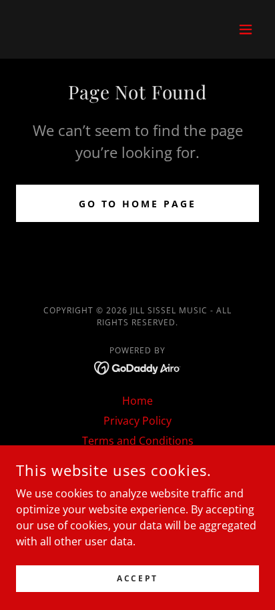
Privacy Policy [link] (137, 420)
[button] (245, 29)
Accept (137, 578)
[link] (138, 366)
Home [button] (137, 400)
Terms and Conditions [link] (138, 440)
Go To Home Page (138, 203)
